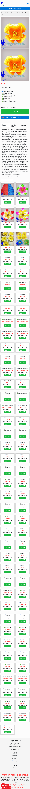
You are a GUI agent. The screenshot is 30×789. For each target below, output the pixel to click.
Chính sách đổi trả (15, 743)
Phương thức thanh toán (15, 746)
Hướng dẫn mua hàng (15, 745)
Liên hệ (6, 89)
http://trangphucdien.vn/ (17, 787)
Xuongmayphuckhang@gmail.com (17, 785)
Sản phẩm (8, 12)
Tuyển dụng (15, 755)
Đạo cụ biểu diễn (15, 12)
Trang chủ (3, 12)
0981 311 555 (13, 784)
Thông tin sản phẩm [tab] (5, 125)
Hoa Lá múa (22, 12)
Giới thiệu (15, 752)
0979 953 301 (21, 784)
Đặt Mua (15, 111)
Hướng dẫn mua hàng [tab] (24, 125)
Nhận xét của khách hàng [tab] (14, 125)
